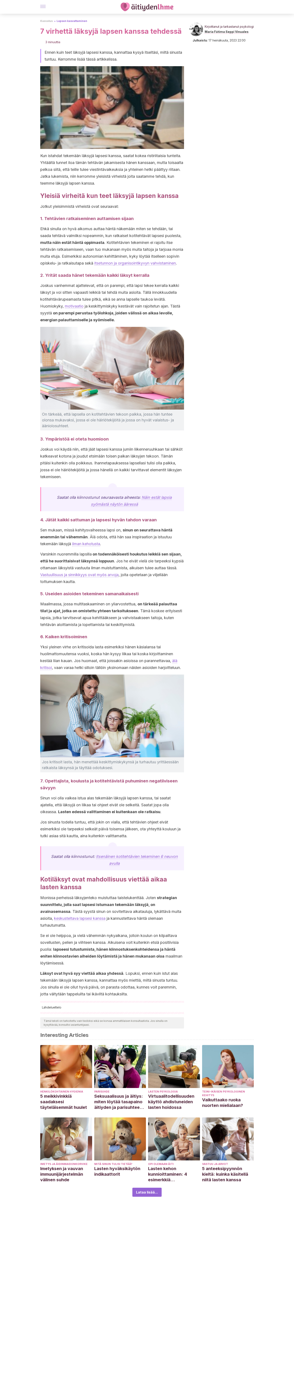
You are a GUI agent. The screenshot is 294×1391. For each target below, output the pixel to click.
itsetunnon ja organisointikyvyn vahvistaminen (135, 263)
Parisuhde (102, 1091)
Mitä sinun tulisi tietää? (113, 1164)
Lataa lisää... (147, 1192)
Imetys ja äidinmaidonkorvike (64, 1164)
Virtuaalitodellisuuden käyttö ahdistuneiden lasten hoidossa (171, 1102)
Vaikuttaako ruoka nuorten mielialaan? (222, 1102)
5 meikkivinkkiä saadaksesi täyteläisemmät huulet (63, 1102)
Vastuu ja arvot (215, 1164)
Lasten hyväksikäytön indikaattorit (117, 1171)
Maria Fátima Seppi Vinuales (227, 32)
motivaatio (74, 306)
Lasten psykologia (163, 1091)
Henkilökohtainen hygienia (61, 1091)
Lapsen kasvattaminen (72, 21)
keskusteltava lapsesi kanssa (79, 918)
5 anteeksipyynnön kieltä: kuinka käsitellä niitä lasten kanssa (225, 1174)
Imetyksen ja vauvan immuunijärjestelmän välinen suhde (61, 1174)
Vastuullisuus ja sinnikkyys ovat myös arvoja (79, 574)
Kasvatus (46, 21)
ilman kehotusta (86, 544)
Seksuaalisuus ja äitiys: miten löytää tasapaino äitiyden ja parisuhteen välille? (118, 1102)
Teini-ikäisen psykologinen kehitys (223, 1093)
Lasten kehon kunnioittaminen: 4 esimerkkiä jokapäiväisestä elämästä (167, 1174)
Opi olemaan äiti (161, 1164)
